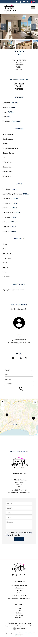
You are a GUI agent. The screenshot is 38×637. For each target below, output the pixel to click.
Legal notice (28, 623)
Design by (21, 628)
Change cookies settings (25, 626)
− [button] (2, 404)
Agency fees (10, 626)
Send (19, 539)
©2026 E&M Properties (14, 623)
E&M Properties (19, 473)
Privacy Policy (28, 633)
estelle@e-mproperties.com (20, 492)
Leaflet (36, 434)
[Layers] (35, 402)
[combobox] (19, 370)
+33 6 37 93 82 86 (20, 340)
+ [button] (2, 401)
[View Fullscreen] (2, 408)
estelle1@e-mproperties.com (20, 342)
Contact (19, 89)
